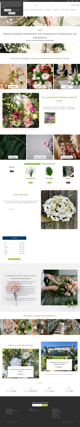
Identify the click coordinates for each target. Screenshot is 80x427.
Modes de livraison (9, 409)
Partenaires (31, 409)
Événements (56, 9)
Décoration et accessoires (36, 9)
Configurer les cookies (56, 417)
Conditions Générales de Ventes (11, 410)
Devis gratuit (73, 9)
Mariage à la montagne (56, 410)
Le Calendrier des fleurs (56, 411)
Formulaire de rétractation (33, 410)
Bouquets (26, 9)
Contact (76, 0)
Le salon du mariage (55, 414)
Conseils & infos (64, 9)
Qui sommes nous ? (55, 409)
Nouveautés (48, 9)
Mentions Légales (9, 411)
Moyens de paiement (9, 413)
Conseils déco (54, 413)
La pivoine (53, 416)
